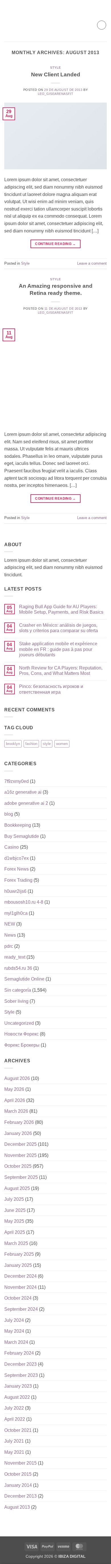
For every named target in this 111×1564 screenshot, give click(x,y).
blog (8, 814)
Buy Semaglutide (21, 836)
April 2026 (14, 1100)
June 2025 (15, 1210)
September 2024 (21, 1309)
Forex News (16, 869)
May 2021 (14, 1452)
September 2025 (21, 1177)
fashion (31, 744)
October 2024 (18, 1298)
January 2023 (18, 1386)
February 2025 (19, 1254)
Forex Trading (18, 880)
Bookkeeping (17, 825)
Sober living (16, 1001)
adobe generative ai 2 (26, 803)
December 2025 (20, 1144)
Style (55, 67)
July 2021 (14, 1441)
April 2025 (14, 1232)
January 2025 (18, 1265)
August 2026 (17, 1078)
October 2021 (18, 1430)
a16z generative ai (23, 792)
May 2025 (14, 1221)
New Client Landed (55, 74)
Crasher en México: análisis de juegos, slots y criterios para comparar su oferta (58, 628)
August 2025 (17, 1188)
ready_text (14, 957)
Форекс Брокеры (22, 1045)
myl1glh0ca (16, 913)
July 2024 (14, 1320)
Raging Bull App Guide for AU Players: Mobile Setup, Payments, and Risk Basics (61, 609)
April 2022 (14, 1419)
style (47, 744)
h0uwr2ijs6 (15, 891)
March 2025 (16, 1243)
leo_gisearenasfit (55, 93)
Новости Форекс (21, 1034)
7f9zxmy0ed (16, 781)
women (62, 744)
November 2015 (20, 1463)
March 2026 (16, 1111)
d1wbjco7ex (16, 858)
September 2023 (21, 1375)
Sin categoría (17, 990)
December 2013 (20, 1496)
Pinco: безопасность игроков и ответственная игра (51, 689)
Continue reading (55, 244)
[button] (7, 25)
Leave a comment (92, 263)
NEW (9, 924)
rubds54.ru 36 (18, 968)
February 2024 (19, 1353)
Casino (11, 847)
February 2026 (19, 1122)
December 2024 (20, 1276)
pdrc (8, 946)
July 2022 (14, 1408)
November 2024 (20, 1287)
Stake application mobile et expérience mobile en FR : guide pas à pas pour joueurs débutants (58, 649)
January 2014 (18, 1485)
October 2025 (18, 1166)
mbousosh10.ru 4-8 (23, 902)
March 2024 (16, 1342)
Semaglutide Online (24, 979)
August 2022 (17, 1397)
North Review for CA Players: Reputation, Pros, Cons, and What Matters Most (60, 670)
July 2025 (14, 1199)
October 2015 (18, 1474)
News (10, 935)
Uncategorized (19, 1023)
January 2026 (18, 1133)
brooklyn (13, 744)
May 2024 (14, 1331)
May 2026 (14, 1089)
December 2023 (20, 1364)
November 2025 (20, 1155)
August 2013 (17, 1507)
